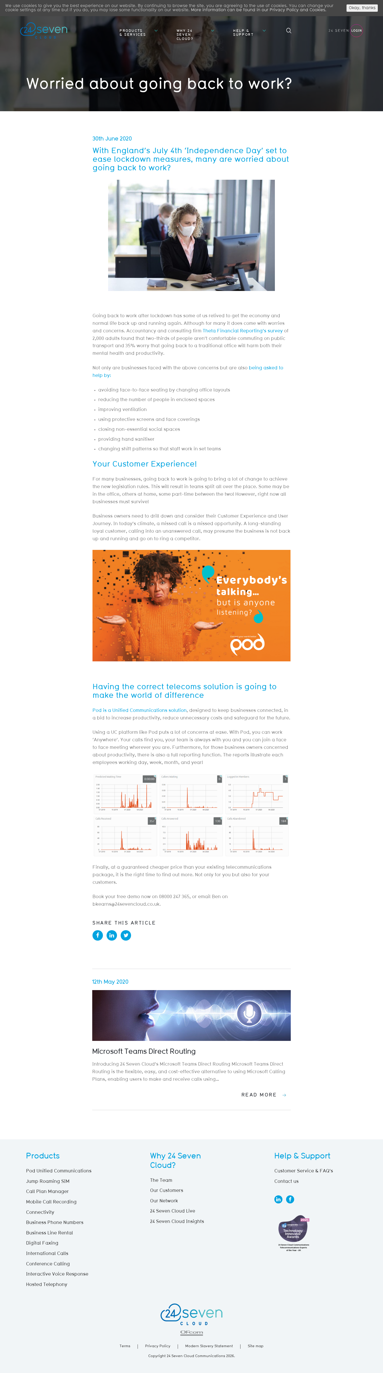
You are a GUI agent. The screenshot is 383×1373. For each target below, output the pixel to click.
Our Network (164, 1201)
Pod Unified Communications (58, 1171)
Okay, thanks (362, 8)
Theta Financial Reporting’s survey (243, 331)
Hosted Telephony (46, 1285)
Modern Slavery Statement (209, 1346)
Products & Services (133, 33)
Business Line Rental (49, 1233)
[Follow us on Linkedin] (278, 1199)
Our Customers (166, 1191)
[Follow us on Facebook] (290, 1199)
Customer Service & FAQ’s (303, 1171)
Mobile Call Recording (51, 1202)
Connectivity (40, 1212)
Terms (125, 1346)
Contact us (286, 1181)
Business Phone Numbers (54, 1223)
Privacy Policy (157, 1346)
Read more (259, 1095)
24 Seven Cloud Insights (177, 1222)
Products (43, 1156)
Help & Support (243, 33)
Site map (255, 1346)
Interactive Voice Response (57, 1274)
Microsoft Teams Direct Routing (144, 1051)
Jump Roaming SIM (48, 1181)
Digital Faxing (42, 1243)
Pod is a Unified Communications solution (139, 711)
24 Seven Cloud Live (172, 1211)
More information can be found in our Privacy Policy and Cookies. (258, 10)
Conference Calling (48, 1264)
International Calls (47, 1254)
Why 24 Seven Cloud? (185, 35)
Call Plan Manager (47, 1192)
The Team (161, 1180)
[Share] (97, 935)
